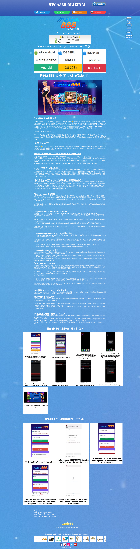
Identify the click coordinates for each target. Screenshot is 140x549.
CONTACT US (129, 37)
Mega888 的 (42, 257)
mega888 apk (49, 183)
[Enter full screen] (100, 113)
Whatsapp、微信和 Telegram (56, 146)
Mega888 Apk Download (64, 534)
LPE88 (129, 27)
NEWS (129, 32)
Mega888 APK (78, 187)
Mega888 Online (67, 121)
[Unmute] (42, 113)
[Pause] (40, 113)
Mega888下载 (62, 148)
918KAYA (129, 30)
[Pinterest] (64, 544)
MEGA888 (129, 17)
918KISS (129, 20)
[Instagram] (68, 544)
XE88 (129, 22)
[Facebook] (61, 544)
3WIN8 (129, 25)
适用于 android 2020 (56, 160)
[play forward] (104, 61)
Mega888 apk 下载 (54, 171)
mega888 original (67, 4)
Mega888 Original (49, 128)
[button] (35, 345)
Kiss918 (52, 257)
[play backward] (36, 61)
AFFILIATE (129, 35)
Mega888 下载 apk (90, 136)
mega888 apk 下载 (74, 160)
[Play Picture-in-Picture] (97, 113)
